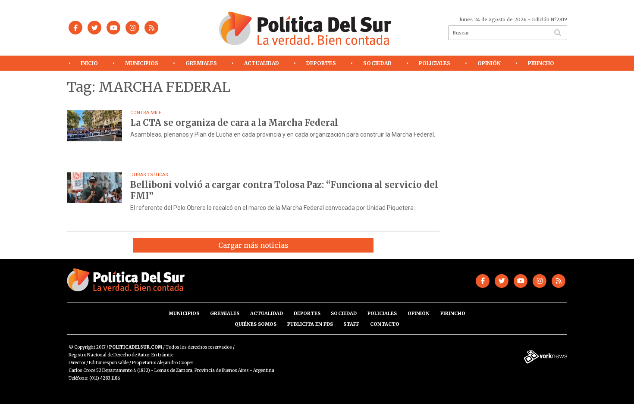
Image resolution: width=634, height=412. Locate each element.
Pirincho (541, 63)
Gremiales (201, 63)
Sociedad (377, 63)
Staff (351, 324)
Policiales (434, 63)
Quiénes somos (255, 324)
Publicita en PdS (310, 324)
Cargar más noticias (253, 245)
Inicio (89, 63)
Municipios (141, 63)
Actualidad (261, 63)
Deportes (321, 63)
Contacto (384, 324)
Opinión (489, 63)
